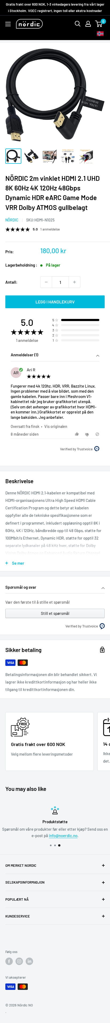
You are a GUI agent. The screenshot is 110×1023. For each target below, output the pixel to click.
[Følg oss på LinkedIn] (29, 961)
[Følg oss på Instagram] (19, 961)
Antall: (11, 282)
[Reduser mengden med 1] (46, 282)
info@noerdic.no (63, 835)
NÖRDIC (11, 220)
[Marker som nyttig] (77, 434)
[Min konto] (88, 24)
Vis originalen (55, 426)
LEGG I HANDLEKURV (55, 301)
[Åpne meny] (8, 24)
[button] (55, 355)
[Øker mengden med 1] (74, 282)
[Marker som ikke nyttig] (87, 434)
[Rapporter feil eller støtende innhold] (97, 434)
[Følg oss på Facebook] (9, 961)
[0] (99, 24)
